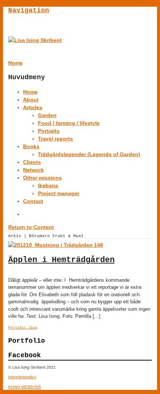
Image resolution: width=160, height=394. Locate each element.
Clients (32, 162)
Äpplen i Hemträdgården (61, 260)
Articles (32, 107)
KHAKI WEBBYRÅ (24, 387)
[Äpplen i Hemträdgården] (55, 245)
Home (30, 92)
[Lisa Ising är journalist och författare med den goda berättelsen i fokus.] (35, 40)
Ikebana (48, 185)
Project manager (58, 193)
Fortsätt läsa (22, 328)
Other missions (42, 178)
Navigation (28, 10)
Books (31, 146)
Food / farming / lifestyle (69, 123)
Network (33, 170)
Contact (33, 201)
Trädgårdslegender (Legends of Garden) (89, 154)
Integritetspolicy (22, 377)
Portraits (49, 131)
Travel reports (55, 139)
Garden (47, 115)
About (31, 100)
